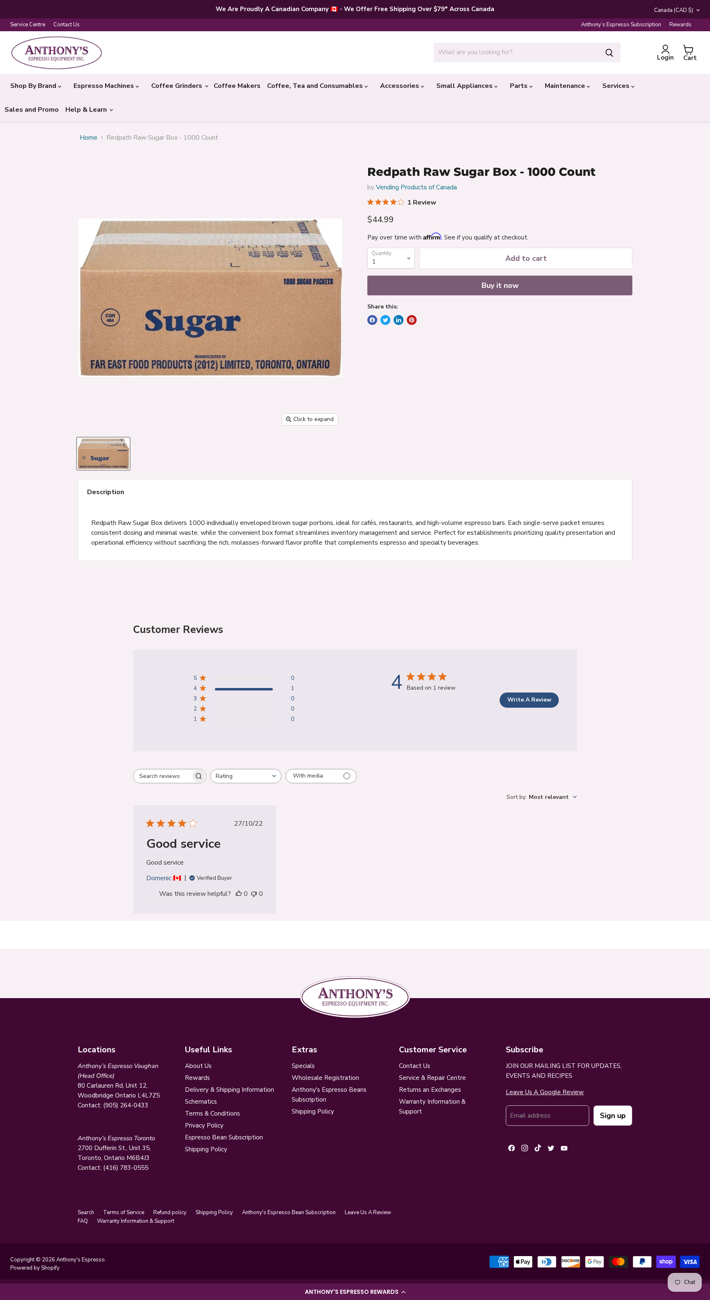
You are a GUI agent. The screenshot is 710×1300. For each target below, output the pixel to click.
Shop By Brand (34, 85)
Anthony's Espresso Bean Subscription (289, 1212)
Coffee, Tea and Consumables (315, 85)
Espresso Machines (105, 85)
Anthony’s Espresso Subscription (621, 25)
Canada (673, 10)
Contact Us (66, 25)
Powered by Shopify (35, 1268)
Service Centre (27, 25)
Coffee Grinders (177, 85)
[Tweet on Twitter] (385, 320)
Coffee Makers (237, 85)
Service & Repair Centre (432, 1078)
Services (616, 85)
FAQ (83, 1221)
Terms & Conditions (212, 1113)
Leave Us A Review (368, 1212)
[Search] (609, 52)
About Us (198, 1066)
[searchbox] (162, 776)
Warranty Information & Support (135, 1221)
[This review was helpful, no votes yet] (239, 893)
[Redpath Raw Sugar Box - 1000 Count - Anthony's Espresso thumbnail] (103, 453)
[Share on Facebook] (372, 320)
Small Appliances (465, 85)
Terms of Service (123, 1212)
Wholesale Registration (325, 1078)
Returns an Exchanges (430, 1090)
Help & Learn (86, 109)
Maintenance (566, 85)
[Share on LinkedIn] (398, 320)
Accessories (400, 85)
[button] (355, 1292)
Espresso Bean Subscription (224, 1137)
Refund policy (170, 1212)
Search (86, 1212)
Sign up (613, 1116)
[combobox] (516, 52)
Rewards (680, 25)
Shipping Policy (206, 1149)
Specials (303, 1066)
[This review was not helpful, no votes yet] (254, 893)
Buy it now (500, 285)
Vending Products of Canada (416, 187)
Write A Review (529, 700)
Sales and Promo (32, 109)
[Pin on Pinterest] (412, 320)
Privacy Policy (204, 1125)
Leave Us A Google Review (545, 1092)
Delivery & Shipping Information (229, 1090)
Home (88, 137)
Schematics (201, 1102)
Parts (519, 85)
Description (105, 492)
